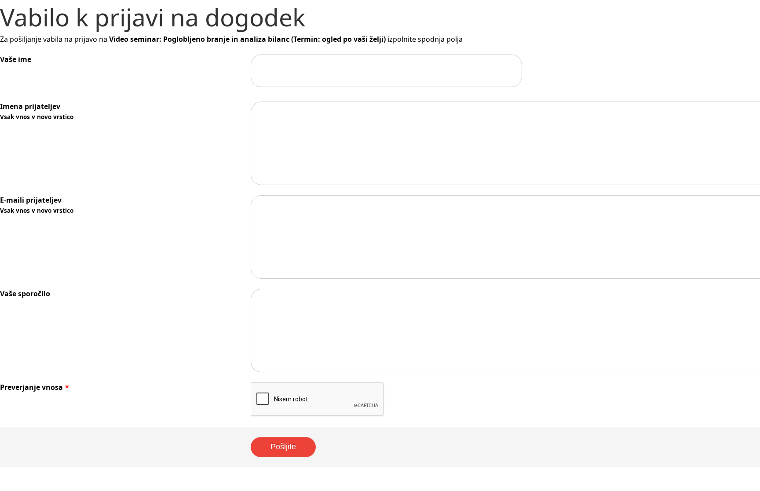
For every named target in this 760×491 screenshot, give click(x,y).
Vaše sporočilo (25, 293)
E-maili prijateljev (36, 205)
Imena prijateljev (36, 111)
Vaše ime (15, 59)
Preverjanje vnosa (34, 387)
